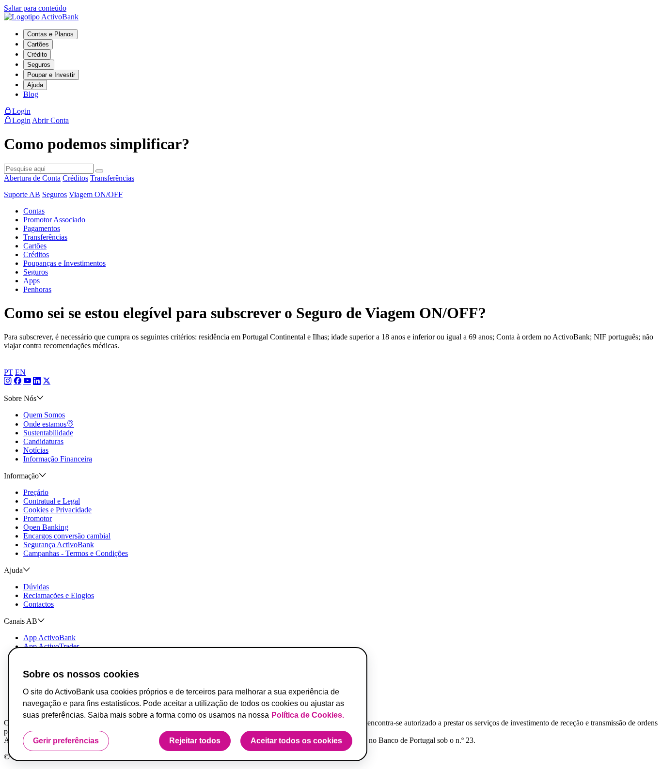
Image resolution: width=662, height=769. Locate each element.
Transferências (112, 178)
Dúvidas (36, 587)
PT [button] (8, 372)
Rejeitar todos (195, 741)
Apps (31, 281)
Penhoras (37, 289)
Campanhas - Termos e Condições (75, 553)
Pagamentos (41, 228)
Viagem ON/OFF (96, 194)
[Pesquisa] (99, 170)
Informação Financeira (57, 459)
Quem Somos (44, 415)
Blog (30, 94)
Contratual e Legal (51, 501)
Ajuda (35, 85)
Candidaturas (43, 441)
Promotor (37, 518)
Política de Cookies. (307, 715)
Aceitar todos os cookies (296, 741)
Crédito (37, 54)
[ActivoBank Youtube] (27, 381)
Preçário (35, 492)
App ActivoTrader (51, 646)
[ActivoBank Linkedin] (37, 381)
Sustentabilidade (48, 433)
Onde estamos (44, 424)
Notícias (35, 450)
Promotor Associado (54, 219)
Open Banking (45, 527)
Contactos (38, 604)
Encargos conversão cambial (66, 536)
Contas (34, 211)
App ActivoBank (49, 637)
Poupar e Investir (51, 74)
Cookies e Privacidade (57, 510)
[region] (187, 704)
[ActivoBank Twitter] (46, 381)
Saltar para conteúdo (35, 8)
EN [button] (20, 372)
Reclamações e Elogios (58, 595)
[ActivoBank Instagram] (8, 381)
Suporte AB (22, 194)
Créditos (75, 178)
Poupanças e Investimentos (64, 263)
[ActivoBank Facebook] (17, 381)
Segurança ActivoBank (58, 544)
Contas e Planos (50, 34)
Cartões (38, 44)
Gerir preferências (66, 741)
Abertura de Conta (32, 178)
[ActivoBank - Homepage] (41, 17)
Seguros (38, 64)
